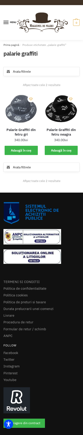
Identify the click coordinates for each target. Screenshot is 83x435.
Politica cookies (15, 313)
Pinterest (10, 391)
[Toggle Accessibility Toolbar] (8, 424)
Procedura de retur (18, 340)
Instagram (11, 384)
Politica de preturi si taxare (24, 320)
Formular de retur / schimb (24, 347)
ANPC (7, 354)
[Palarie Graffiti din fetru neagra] (61, 117)
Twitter (9, 378)
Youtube (9, 398)
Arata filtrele (22, 71)
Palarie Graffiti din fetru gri (21, 141)
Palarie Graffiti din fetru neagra (61, 141)
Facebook (10, 371)
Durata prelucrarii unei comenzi (28, 327)
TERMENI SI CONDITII (21, 300)
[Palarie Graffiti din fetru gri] (21, 117)
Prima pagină (11, 45)
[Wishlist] (30, 108)
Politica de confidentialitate (24, 307)
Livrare (8, 334)
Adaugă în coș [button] (21, 160)
